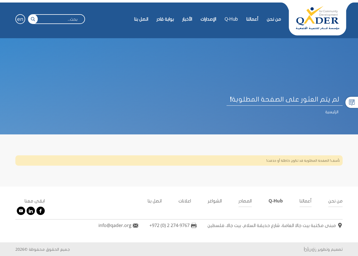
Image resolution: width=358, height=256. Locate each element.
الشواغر (215, 201)
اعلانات (184, 201)
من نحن (274, 19)
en (20, 19)
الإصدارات (208, 19)
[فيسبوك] (40, 211)
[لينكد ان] (31, 211)
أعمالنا (306, 201)
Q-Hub (231, 19)
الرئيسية (331, 111)
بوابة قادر (165, 19)
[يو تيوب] (21, 211)
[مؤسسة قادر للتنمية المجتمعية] (317, 18)
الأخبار (187, 19)
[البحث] (33, 19)
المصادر (245, 201)
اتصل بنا (141, 19)
